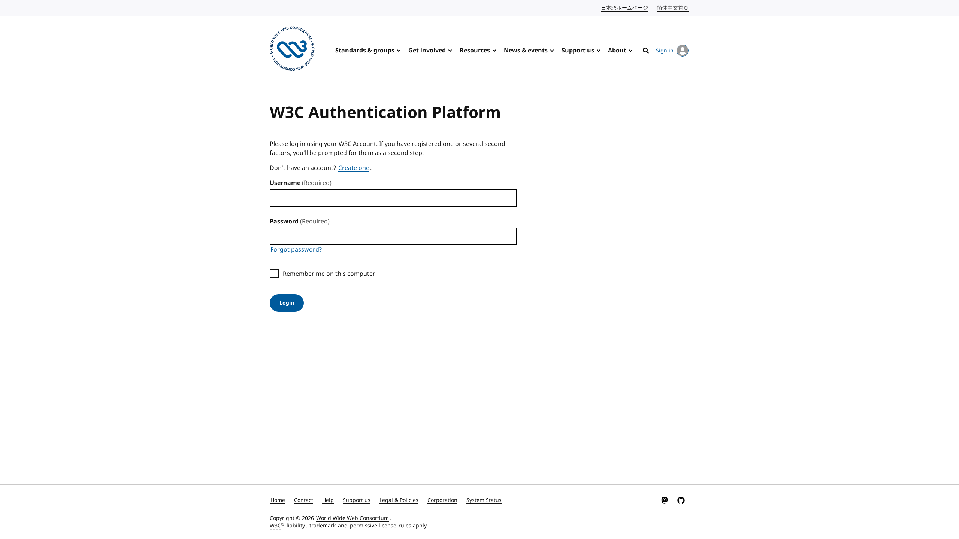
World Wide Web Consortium (352, 518)
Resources (475, 50)
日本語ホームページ (625, 8)
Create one (353, 168)
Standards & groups (364, 50)
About (617, 50)
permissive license (373, 526)
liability (296, 526)
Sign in (665, 51)
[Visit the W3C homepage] (292, 50)
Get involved (427, 50)
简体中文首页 (673, 8)
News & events (526, 50)
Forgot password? (296, 249)
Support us (578, 50)
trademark (322, 526)
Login (286, 303)
